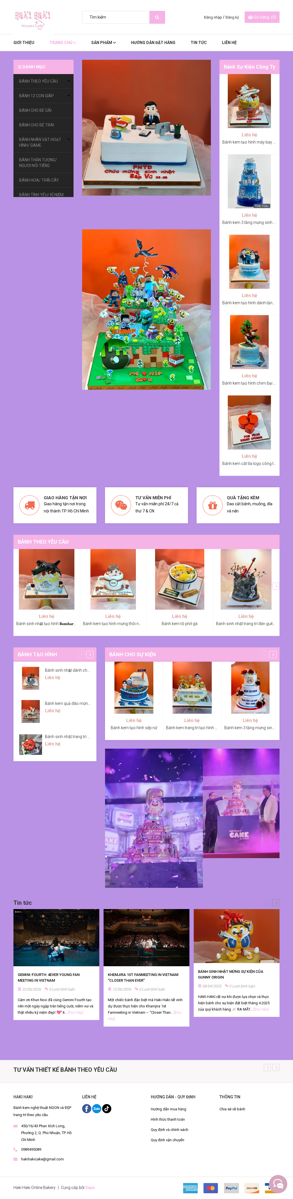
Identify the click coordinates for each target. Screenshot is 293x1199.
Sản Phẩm (102, 42)
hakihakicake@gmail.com (42, 1159)
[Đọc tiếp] (75, 1012)
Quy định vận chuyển (167, 1140)
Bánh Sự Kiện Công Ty (249, 67)
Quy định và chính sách (169, 1130)
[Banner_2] (241, 803)
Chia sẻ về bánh (232, 1109)
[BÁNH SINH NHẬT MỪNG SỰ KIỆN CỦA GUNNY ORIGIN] (237, 936)
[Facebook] (87, 1108)
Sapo (90, 1187)
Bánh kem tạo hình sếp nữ (134, 727)
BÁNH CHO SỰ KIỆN (132, 654)
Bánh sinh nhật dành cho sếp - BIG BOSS (81, 670)
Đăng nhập (213, 17)
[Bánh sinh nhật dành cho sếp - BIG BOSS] (30, 678)
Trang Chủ (61, 42)
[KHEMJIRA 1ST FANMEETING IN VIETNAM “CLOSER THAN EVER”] (146, 937)
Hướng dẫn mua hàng (168, 1109)
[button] (276, 586)
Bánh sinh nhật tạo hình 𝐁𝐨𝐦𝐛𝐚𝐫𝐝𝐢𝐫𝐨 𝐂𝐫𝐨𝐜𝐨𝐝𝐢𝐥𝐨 (57, 623)
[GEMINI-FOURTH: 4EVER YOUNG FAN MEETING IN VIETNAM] (56, 937)
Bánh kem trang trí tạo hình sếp (193, 727)
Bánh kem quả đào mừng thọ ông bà (77, 703)
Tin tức (22, 902)
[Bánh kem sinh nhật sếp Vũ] (146, 128)
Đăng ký (232, 17)
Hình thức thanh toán (168, 1119)
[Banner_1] (154, 818)
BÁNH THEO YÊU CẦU (43, 542)
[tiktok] (106, 1108)
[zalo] (97, 1108)
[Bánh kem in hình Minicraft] (146, 309)
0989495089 (31, 1149)
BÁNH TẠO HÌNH (37, 654)
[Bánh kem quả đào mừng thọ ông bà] (30, 711)
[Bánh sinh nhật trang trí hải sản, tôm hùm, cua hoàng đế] (30, 744)
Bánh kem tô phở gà (179, 623)
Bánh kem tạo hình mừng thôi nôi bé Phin (119, 623)
